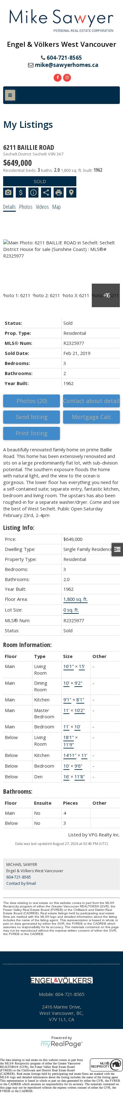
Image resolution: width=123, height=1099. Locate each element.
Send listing (32, 417)
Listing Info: (18, 527)
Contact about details (91, 401)
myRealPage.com (61, 1044)
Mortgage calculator (91, 417)
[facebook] (57, 77)
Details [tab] (9, 206)
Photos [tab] (25, 206)
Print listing (31, 433)
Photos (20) (31, 401)
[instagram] (66, 77)
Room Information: (27, 644)
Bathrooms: (17, 791)
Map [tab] (56, 206)
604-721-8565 (18, 877)
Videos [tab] (42, 206)
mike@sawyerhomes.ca (66, 64)
